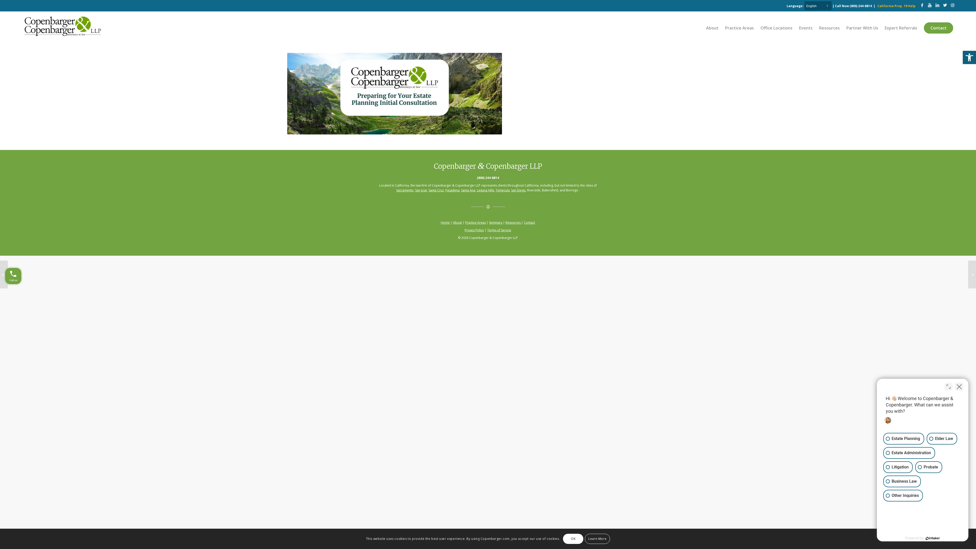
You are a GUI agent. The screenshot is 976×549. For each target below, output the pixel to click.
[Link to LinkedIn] (937, 5)
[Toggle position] (948, 387)
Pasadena (452, 190)
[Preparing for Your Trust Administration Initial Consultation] (4, 274)
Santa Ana (468, 190)
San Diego (518, 190)
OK (573, 539)
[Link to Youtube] (930, 5)
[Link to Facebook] (922, 5)
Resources (513, 222)
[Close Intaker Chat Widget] (959, 387)
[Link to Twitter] (945, 5)
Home (445, 222)
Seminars (495, 222)
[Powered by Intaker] (932, 538)
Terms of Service (499, 230)
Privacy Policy (474, 230)
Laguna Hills (485, 190)
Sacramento (405, 190)
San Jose (421, 190)
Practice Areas (475, 222)
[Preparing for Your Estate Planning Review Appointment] (972, 274)
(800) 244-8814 (861, 6)
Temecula (503, 190)
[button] (969, 57)
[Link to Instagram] (952, 5)
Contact (529, 222)
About (457, 222)
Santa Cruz (436, 190)
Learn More (597, 539)
